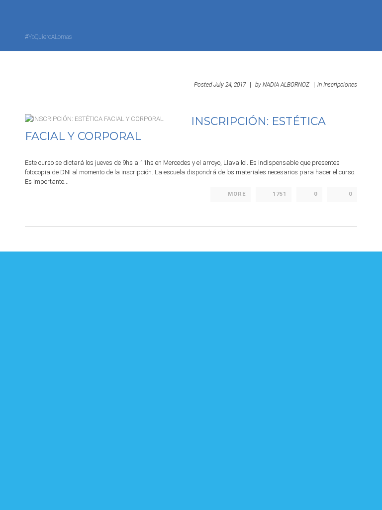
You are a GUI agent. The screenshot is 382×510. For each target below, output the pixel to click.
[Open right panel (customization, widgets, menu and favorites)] (329, 24)
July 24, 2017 (229, 84)
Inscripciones (340, 84)
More (237, 194)
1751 (279, 194)
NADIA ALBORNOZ (286, 84)
